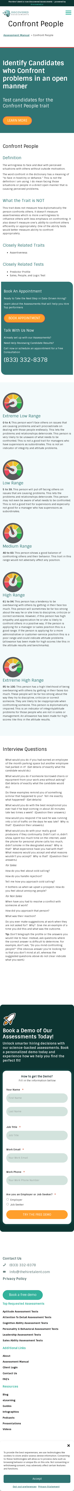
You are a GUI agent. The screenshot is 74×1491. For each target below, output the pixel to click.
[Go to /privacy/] (37, 1258)
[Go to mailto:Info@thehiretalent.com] (37, 1272)
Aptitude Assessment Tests (20, 1311)
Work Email (15, 1149)
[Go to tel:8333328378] (37, 1265)
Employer (16, 1199)
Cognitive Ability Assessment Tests (25, 1323)
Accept (37, 1479)
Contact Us (10, 1373)
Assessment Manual (16, 35)
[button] (68, 1445)
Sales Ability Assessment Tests (23, 1340)
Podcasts (9, 1417)
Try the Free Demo (37, 1214)
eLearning (9, 1400)
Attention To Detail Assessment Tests (27, 1317)
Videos (7, 1429)
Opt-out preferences (24, 1486)
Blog (5, 1394)
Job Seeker (17, 1204)
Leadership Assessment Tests (22, 1334)
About (6, 1356)
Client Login (10, 1367)
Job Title (13, 1127)
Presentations (12, 1423)
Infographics (11, 1411)
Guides (7, 1406)
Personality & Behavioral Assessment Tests (30, 1329)
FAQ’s (6, 1379)
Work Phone (15, 1172)
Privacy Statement (49, 1486)
